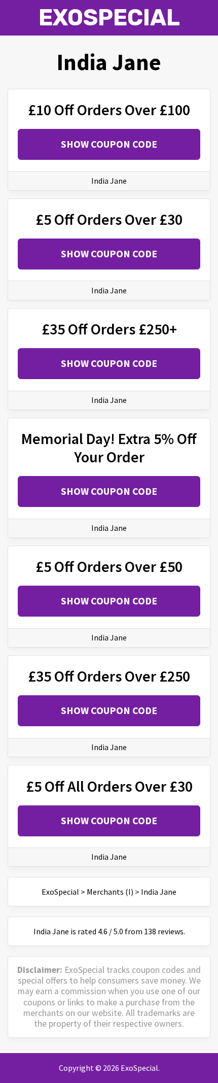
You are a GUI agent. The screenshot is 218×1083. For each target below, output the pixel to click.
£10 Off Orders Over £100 (109, 109)
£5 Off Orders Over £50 (109, 566)
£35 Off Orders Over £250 (109, 676)
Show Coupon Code (109, 144)
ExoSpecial (109, 17)
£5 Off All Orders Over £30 (109, 786)
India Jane (109, 181)
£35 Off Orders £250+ (109, 329)
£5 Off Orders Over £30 (109, 219)
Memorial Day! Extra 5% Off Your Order (109, 447)
